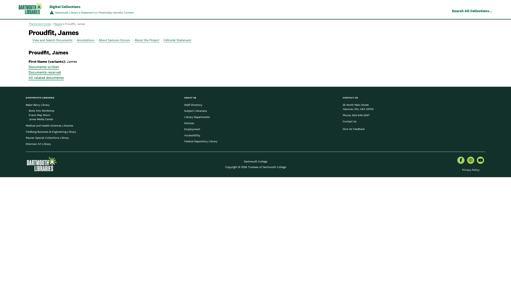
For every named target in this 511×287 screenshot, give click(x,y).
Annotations (85, 40)
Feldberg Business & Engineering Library (51, 132)
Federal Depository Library (200, 141)
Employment (192, 129)
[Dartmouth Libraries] (31, 10)
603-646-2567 (360, 115)
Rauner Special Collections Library (47, 138)
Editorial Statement (177, 40)
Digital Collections (65, 6)
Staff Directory (193, 105)
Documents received (45, 72)
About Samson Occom (114, 40)
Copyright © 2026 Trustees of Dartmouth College (255, 167)
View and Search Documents (52, 40)
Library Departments (197, 117)
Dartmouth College (255, 161)
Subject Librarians (195, 111)
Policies (189, 123)
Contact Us (350, 121)
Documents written (44, 67)
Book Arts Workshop (41, 110)
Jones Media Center (41, 119)
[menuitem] (460, 161)
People (58, 24)
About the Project (147, 40)
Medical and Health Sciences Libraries (49, 125)
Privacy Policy (470, 170)
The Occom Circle (40, 24)
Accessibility (192, 135)
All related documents (46, 77)
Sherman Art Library (38, 144)
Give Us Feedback (354, 129)
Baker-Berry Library (38, 105)
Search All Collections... (472, 11)
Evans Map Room (39, 115)
